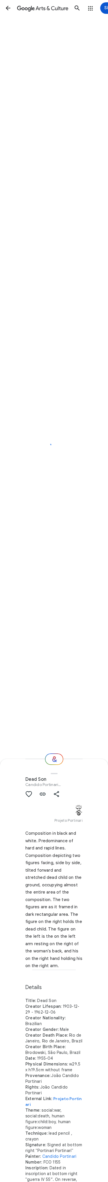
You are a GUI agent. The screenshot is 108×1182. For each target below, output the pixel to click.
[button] (8, 8)
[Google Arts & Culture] (42, 8)
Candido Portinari (41, 784)
